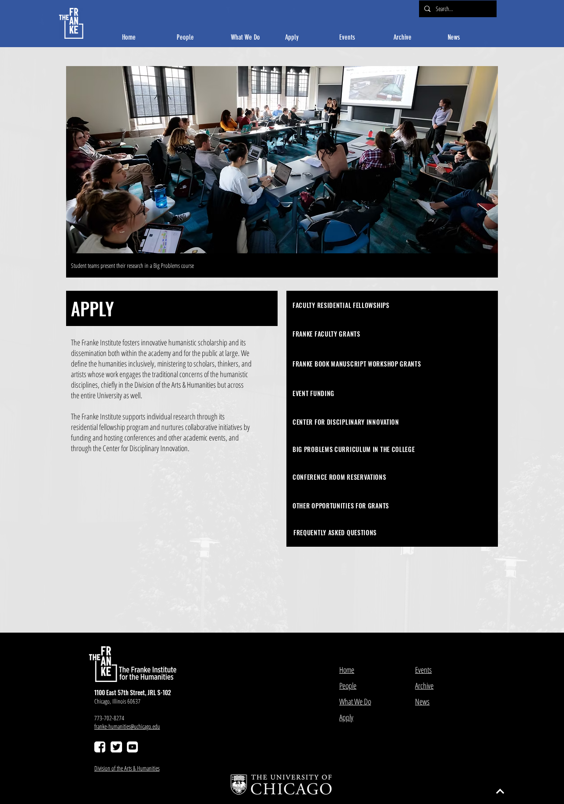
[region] (392, 305)
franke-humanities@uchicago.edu (127, 726)
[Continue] (500, 791)
